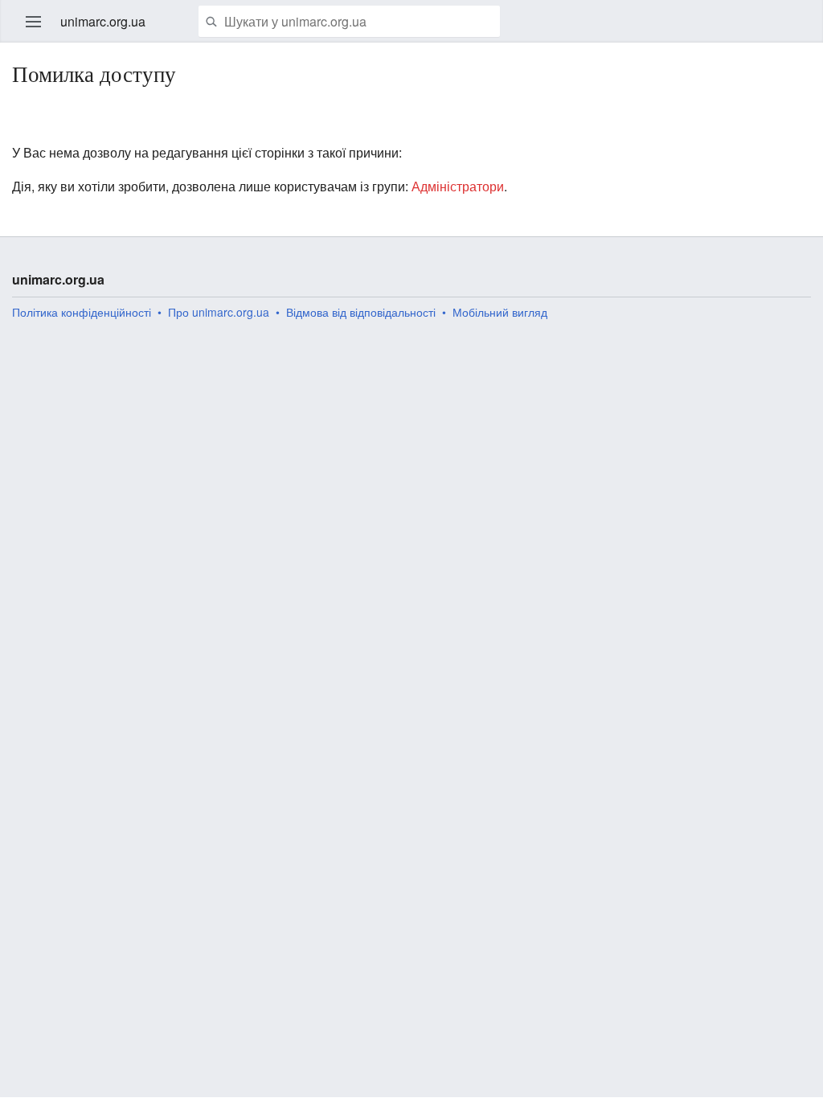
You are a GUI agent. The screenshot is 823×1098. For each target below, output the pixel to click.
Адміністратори (458, 186)
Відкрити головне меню (33, 21)
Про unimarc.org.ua (218, 312)
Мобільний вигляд (499, 312)
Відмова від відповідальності (361, 312)
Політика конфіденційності (81, 312)
